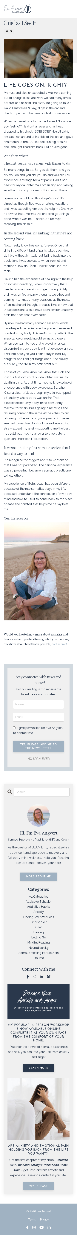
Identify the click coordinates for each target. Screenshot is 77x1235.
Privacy (44, 1219)
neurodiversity (39, 948)
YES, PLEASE (38, 1186)
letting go (38, 937)
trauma (38, 958)
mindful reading (38, 942)
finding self (38, 922)
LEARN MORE (38, 1068)
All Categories (38, 896)
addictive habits (38, 907)
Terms (32, 1219)
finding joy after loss (38, 917)
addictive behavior (39, 901)
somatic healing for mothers (39, 953)
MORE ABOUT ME (38, 876)
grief (9, 31)
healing (38, 932)
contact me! (59, 643)
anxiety (38, 912)
